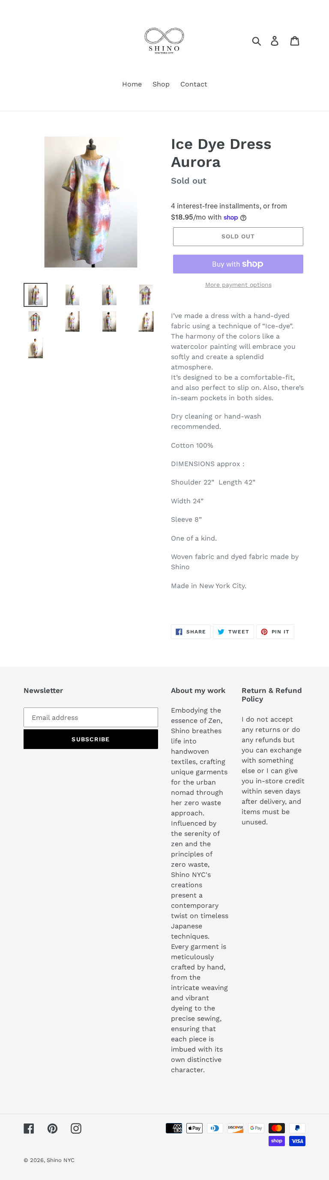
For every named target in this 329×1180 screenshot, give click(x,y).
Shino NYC (61, 1160)
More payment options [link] (238, 284)
